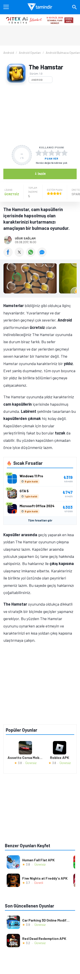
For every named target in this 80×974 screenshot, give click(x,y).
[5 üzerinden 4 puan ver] (58, 153)
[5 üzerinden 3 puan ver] (51, 153)
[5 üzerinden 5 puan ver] (64, 153)
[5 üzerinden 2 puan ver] (45, 153)
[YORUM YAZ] (42, 255)
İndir (40, 173)
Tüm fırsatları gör (40, 520)
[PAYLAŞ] (9, 255)
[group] (40, 279)
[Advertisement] (40, 114)
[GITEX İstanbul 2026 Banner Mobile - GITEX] (40, 19)
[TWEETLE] (20, 255)
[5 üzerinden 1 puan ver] (39, 153)
